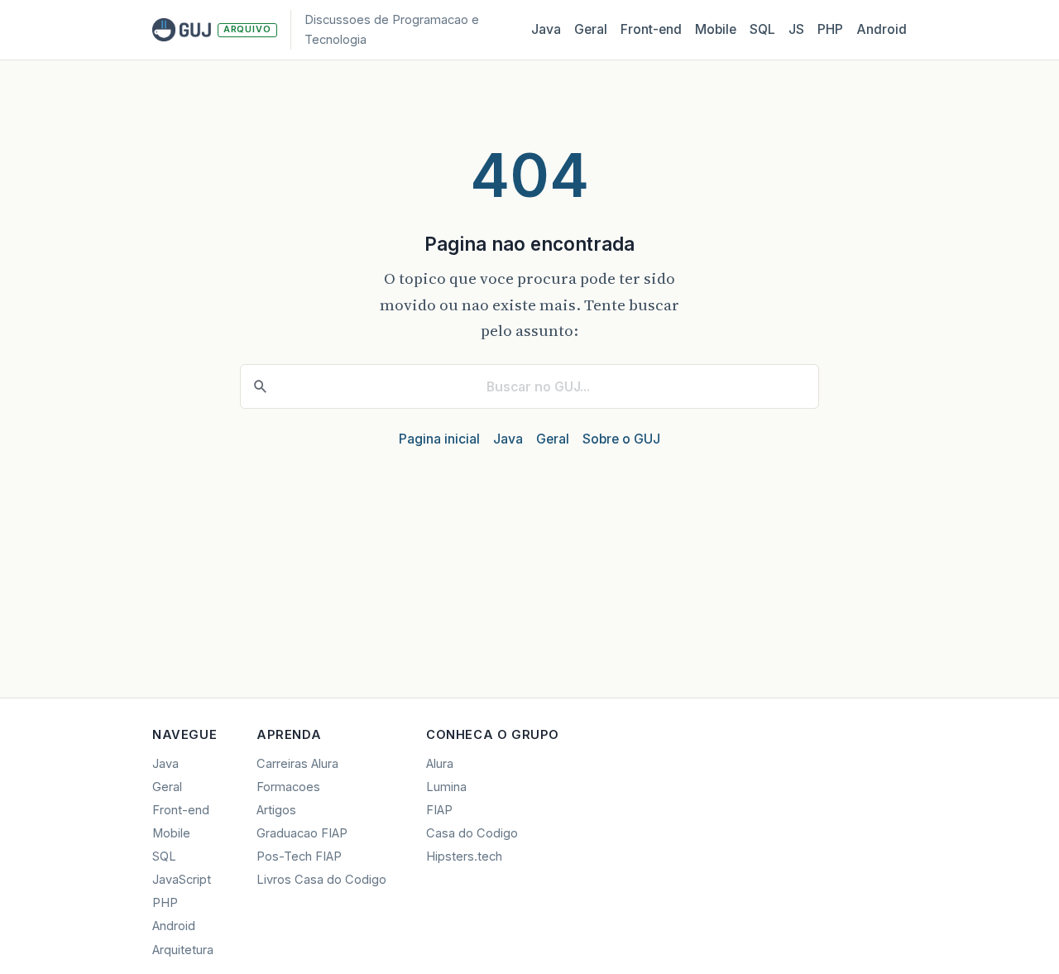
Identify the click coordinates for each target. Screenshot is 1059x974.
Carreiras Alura (297, 763)
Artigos (276, 810)
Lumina (446, 787)
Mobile (715, 29)
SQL (762, 29)
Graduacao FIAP (301, 833)
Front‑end (651, 29)
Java (546, 29)
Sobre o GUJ (621, 439)
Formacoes (288, 787)
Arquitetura (182, 950)
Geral (590, 29)
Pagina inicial (439, 439)
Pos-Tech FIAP (299, 856)
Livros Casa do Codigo (321, 879)
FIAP (439, 810)
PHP (830, 29)
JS (796, 29)
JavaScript (181, 879)
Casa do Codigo (472, 833)
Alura (439, 763)
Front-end (180, 810)
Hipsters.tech (464, 856)
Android (881, 29)
